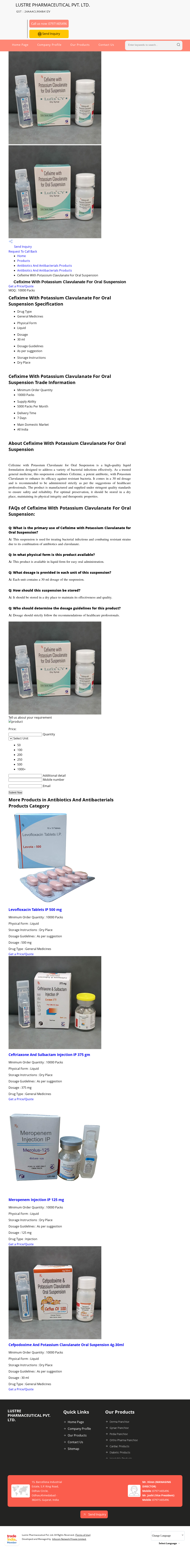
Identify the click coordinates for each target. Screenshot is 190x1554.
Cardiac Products (119, 1446)
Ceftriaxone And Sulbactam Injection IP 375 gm (49, 1054)
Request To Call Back (23, 251)
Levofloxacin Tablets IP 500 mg (35, 909)
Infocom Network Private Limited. (69, 1539)
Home (21, 256)
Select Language (168, 1543)
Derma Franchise (119, 1421)
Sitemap (73, 1449)
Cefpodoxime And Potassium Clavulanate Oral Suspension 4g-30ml (66, 1344)
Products (23, 261)
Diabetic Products (120, 1452)
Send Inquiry (51, 34)
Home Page (20, 44)
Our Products (80, 44)
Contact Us (106, 44)
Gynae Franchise (119, 1428)
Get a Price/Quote (21, 286)
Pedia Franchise (119, 1434)
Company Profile (49, 44)
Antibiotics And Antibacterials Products (44, 266)
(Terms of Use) (83, 1535)
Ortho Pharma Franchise (124, 1440)
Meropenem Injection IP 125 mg (36, 1199)
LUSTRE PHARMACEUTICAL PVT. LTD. (53, 7)
